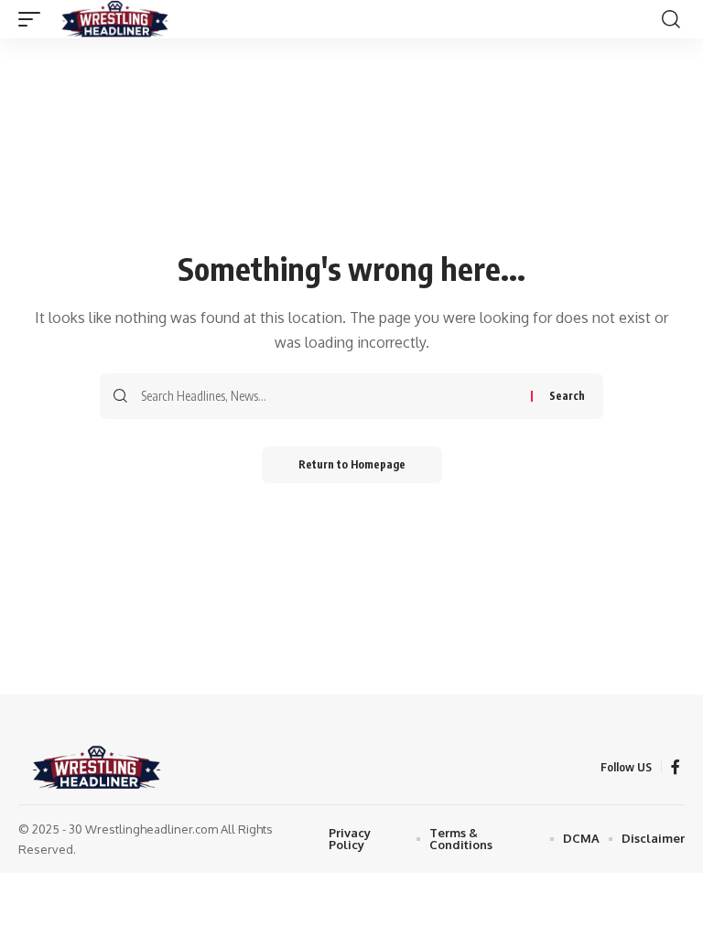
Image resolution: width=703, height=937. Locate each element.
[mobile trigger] (33, 19)
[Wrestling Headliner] (114, 19)
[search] (671, 19)
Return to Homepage (352, 464)
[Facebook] (675, 767)
